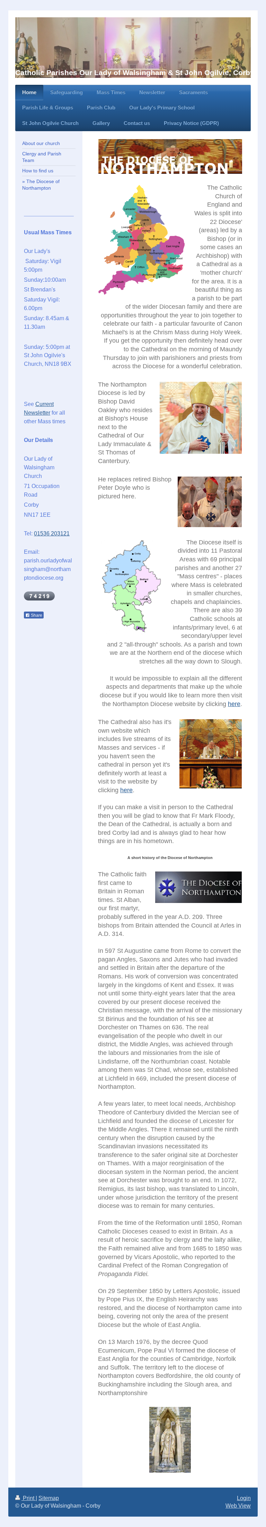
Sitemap (48, 1498)
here (234, 704)
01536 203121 (52, 533)
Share (36, 615)
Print (28, 1498)
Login (244, 1498)
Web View (238, 1506)
